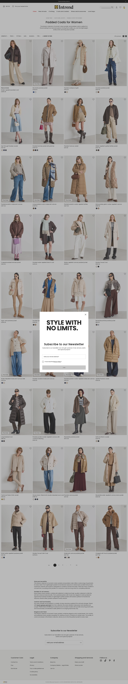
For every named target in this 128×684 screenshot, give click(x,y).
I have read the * (53, 361)
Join (64, 367)
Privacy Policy (57, 361)
